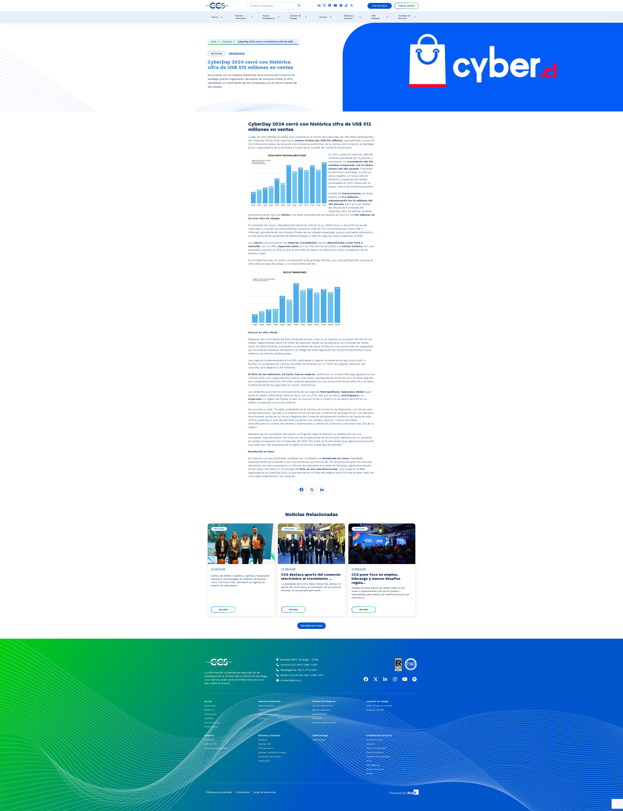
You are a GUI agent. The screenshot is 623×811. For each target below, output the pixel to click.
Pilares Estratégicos (269, 17)
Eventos (323, 17)
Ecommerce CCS (374, 740)
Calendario (209, 740)
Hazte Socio (210, 706)
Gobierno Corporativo (269, 710)
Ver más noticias (311, 625)
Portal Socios (406, 6)
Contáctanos (379, 6)
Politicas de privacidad (219, 792)
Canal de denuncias (264, 792)
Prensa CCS (264, 761)
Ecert (369, 761)
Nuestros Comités (375, 710)
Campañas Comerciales (215, 748)
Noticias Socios (212, 722)
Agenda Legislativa (321, 710)
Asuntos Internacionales (324, 722)
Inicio (214, 41)
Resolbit (370, 744)
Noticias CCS (264, 744)
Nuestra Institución (241, 17)
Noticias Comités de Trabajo (272, 752)
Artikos (369, 773)
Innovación (317, 718)
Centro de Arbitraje (375, 748)
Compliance (242, 792)
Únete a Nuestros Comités (379, 706)
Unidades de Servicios (404, 17)
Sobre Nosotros (266, 706)
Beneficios (209, 710)
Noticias (227, 41)
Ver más (223, 609)
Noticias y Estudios (349, 17)
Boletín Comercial (375, 769)
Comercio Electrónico (323, 706)
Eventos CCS (210, 744)
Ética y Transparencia (268, 714)
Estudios (262, 740)
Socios (215, 17)
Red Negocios (373, 765)
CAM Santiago (375, 17)
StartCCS (208, 718)
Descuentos (210, 714)
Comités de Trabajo (295, 17)
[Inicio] (236, 662)
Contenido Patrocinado (269, 757)
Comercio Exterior (375, 752)
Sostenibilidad (319, 714)
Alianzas (262, 718)
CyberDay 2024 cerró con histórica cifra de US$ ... (266, 41)
